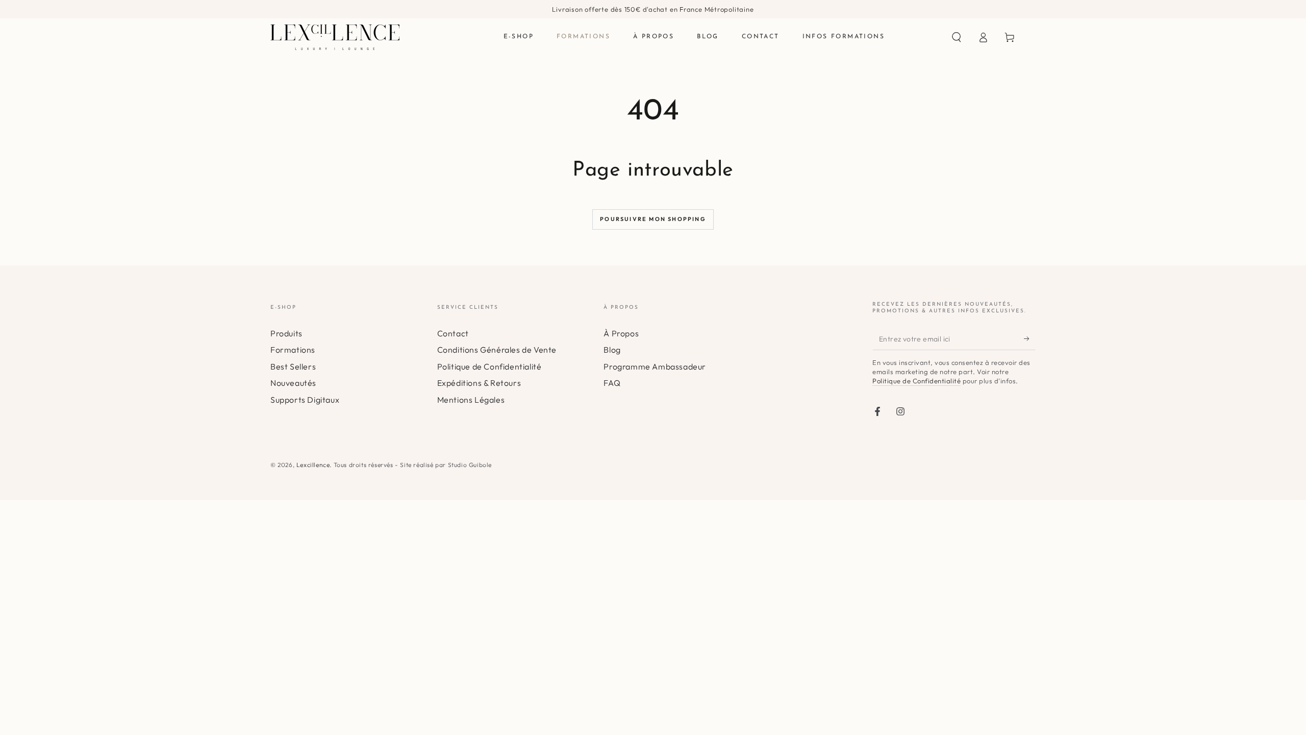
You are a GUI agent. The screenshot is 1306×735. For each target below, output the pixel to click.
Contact (453, 333)
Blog (612, 350)
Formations (292, 350)
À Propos (621, 333)
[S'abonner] (1030, 338)
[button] (956, 37)
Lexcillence (313, 465)
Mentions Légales (471, 400)
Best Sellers (293, 366)
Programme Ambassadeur (655, 366)
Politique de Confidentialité (489, 366)
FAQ (612, 383)
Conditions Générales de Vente (497, 350)
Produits (286, 333)
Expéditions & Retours (479, 383)
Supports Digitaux (304, 400)
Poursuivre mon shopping (653, 219)
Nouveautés (293, 383)
